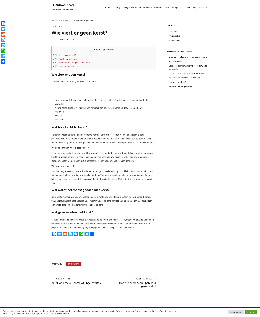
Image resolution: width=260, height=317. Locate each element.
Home (107, 8)
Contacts (203, 8)
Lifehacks (147, 8)
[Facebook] (3, 23)
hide (111, 49)
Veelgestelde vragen (132, 8)
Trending (116, 8)
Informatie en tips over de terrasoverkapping (188, 57)
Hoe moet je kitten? (177, 82)
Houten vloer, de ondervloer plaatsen (184, 78)
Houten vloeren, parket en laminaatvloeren (187, 73)
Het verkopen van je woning (180, 86)
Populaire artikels (161, 8)
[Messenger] (3, 45)
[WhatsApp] (3, 50)
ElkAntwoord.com (62, 5)
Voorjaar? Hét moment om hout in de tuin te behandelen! (188, 67)
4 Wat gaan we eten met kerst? (67, 66)
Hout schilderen (175, 61)
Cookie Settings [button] (236, 312)
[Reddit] (3, 34)
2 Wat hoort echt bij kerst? (65, 59)
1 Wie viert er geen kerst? (64, 55)
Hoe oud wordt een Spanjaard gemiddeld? (137, 283)
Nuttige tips (177, 8)
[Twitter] (3, 29)
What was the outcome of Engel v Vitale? (77, 281)
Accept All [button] (251, 312)
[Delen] (3, 61)
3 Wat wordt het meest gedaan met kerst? (72, 62)
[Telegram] (3, 56)
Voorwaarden (175, 40)
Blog (194, 8)
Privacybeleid (174, 36)
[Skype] (3, 40)
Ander (187, 8)
